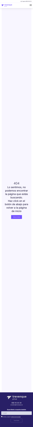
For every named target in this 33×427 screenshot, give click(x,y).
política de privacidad (15, 416)
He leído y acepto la (11, 416)
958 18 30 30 (16, 403)
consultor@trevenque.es (16, 404)
